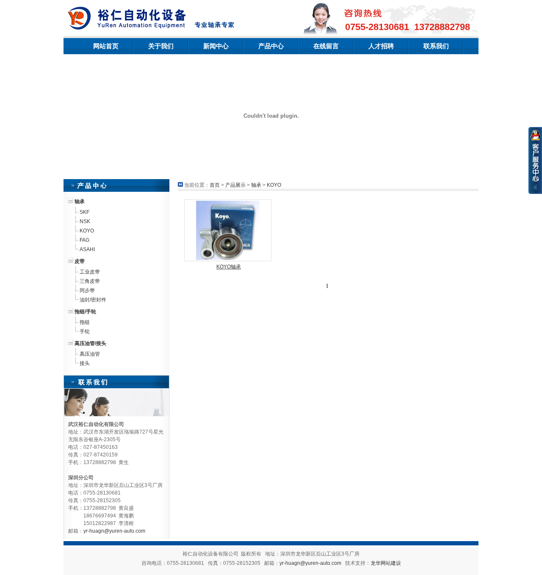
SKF (84, 212)
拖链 (85, 322)
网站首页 (106, 46)
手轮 (85, 331)
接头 (85, 363)
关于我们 (161, 46)
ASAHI (87, 249)
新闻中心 (216, 46)
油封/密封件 (93, 300)
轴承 (256, 185)
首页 (215, 185)
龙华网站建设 (386, 563)
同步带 (87, 290)
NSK (85, 221)
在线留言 (326, 46)
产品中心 (271, 46)
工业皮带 (90, 272)
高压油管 (90, 354)
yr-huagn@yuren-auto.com (114, 531)
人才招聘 (381, 46)
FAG (84, 240)
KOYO (87, 231)
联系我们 (436, 46)
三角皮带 (90, 281)
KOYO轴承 (228, 267)
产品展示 (235, 185)
